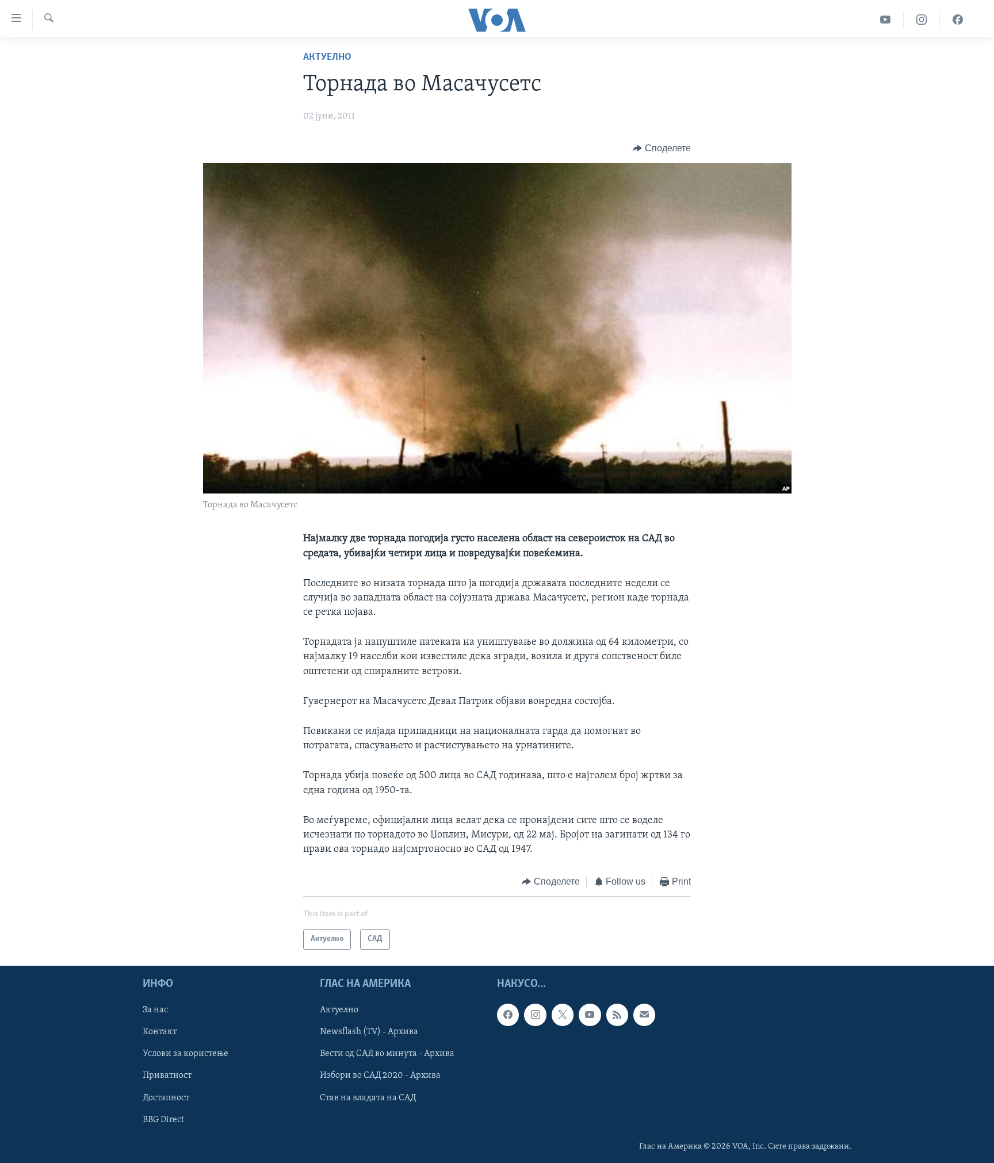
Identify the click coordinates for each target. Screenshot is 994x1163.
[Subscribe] (644, 1015)
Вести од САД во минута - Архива (387, 1053)
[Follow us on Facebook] (508, 1015)
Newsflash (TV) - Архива (369, 1031)
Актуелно (327, 57)
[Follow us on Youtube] (590, 1015)
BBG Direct (163, 1119)
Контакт (160, 1031)
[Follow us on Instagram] (535, 1015)
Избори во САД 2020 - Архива (380, 1075)
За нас (155, 1010)
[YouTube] (885, 20)
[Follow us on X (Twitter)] (563, 1015)
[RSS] (617, 1015)
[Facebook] (958, 20)
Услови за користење (185, 1053)
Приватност (167, 1075)
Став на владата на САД (368, 1097)
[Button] (662, 148)
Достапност (166, 1097)
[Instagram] (922, 20)
